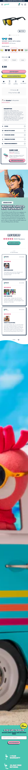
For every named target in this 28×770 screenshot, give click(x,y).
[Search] (22, 4)
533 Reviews (17, 153)
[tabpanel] (14, 21)
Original (14, 60)
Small (5, 60)
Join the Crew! (14, 742)
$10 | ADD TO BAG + (17, 160)
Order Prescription (14, 76)
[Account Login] (19, 4)
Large (22, 60)
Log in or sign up (6, 102)
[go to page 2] (18, 340)
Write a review (14, 243)
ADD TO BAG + (14, 71)
